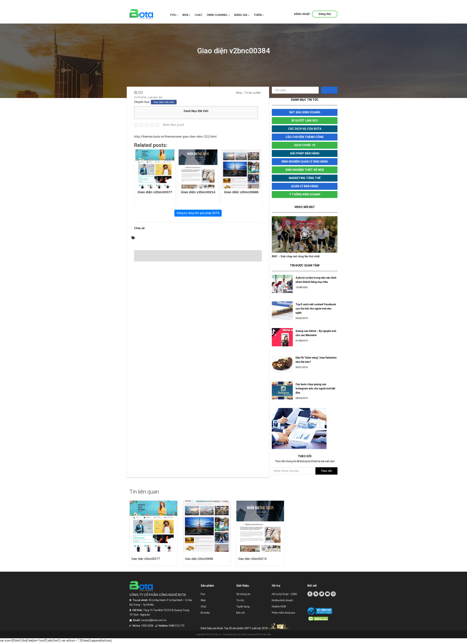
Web (203, 603)
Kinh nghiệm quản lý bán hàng (304, 161)
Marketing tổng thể (305, 178)
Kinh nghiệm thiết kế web (304, 170)
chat (198, 15)
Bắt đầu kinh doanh (304, 112)
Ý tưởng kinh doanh (304, 194)
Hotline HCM (279, 610)
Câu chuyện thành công (305, 137)
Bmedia (205, 616)
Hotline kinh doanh (282, 603)
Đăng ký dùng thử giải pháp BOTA (198, 213)
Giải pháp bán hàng (304, 153)
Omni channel (218, 15)
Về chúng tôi (243, 597)
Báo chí (240, 616)
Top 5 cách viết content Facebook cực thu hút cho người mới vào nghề (316, 312)
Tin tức (240, 603)
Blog (239, 92)
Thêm (258, 15)
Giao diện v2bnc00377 (146, 562)
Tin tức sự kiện (252, 92)
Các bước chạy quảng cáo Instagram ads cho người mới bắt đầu (315, 392)
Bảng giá (241, 15)
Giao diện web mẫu (164, 102)
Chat (203, 610)
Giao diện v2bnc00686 (199, 562)
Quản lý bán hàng (304, 186)
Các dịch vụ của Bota (304, 128)
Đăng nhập (302, 14)
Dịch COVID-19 (304, 145)
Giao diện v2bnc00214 (252, 562)
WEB (185, 15)
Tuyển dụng (243, 610)
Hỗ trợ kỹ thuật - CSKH (284, 597)
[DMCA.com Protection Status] (322, 622)
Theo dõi (326, 474)
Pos (173, 15)
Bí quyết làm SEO (305, 120)
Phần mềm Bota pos (283, 616)
